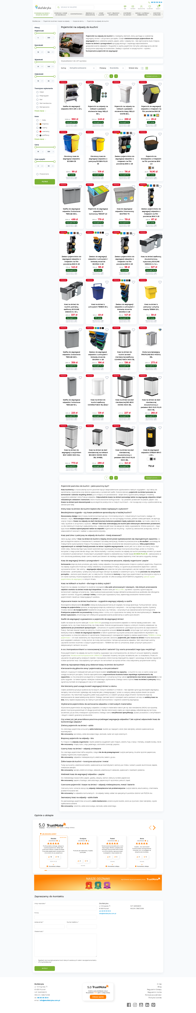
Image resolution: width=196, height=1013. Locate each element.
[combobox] (82, 68)
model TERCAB (94, 623)
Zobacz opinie (98, 997)
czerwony (45, 131)
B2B (125, 8)
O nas (159, 984)
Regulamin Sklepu (154, 989)
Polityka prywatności (153, 995)
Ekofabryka (36, 21)
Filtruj (45, 181)
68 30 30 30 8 (156, 2)
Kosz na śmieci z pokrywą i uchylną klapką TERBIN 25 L (151, 307)
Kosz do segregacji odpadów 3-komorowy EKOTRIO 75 (124, 211)
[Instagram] (135, 1005)
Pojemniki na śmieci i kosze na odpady (56, 21)
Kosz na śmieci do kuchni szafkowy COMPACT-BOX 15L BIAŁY (98, 402)
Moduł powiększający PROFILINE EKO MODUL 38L (151, 354)
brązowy (45, 124)
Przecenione (44, 174)
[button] (150, 827)
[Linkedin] (147, 1005)
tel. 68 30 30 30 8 (105, 911)
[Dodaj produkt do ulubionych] (80, 84)
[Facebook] (129, 1005)
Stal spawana (44, 107)
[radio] (145, 115)
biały (44, 120)
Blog (160, 987)
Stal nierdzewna (45, 103)
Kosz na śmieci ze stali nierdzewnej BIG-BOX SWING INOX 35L (124, 402)
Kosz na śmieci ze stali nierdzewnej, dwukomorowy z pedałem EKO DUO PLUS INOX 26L (124, 455)
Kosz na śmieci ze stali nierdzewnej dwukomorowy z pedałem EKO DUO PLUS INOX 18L (151, 405)
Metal (42, 92)
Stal (41, 99)
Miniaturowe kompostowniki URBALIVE (86, 655)
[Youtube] (141, 1005)
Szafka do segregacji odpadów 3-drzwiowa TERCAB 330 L (71, 211)
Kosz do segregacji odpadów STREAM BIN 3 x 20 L (151, 452)
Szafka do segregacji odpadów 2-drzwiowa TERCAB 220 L (71, 354)
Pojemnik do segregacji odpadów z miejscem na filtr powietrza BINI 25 (151, 109)
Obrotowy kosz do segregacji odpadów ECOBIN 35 (71, 159)
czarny (44, 128)
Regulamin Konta (155, 992)
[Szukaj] (58, 7)
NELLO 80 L (120, 589)
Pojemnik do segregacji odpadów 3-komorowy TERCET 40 (98, 211)
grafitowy (45, 135)
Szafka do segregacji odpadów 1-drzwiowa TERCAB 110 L (71, 402)
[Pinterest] (153, 1005)
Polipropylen (44, 96)
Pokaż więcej (39, 111)
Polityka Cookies (155, 998)
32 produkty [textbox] (114, 68)
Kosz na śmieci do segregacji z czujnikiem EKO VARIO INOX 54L (71, 452)
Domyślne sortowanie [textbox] (78, 68)
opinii (65, 827)
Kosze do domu (78, 21)
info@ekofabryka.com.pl (107, 913)
